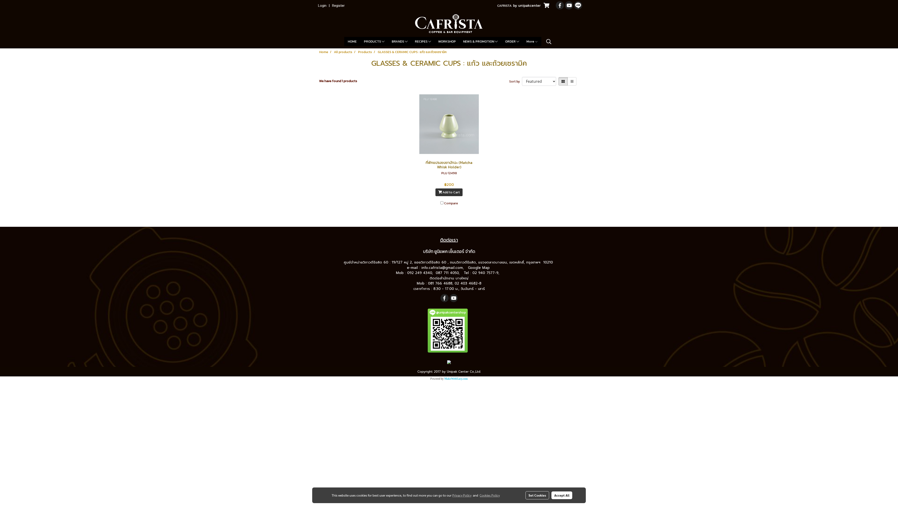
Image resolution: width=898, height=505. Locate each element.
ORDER (510, 41)
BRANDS (398, 41)
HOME (352, 41)
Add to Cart (451, 192)
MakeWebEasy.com (456, 378)
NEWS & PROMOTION (479, 41)
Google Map (479, 267)
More (530, 41)
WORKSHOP (447, 41)
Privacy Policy (461, 495)
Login (322, 6)
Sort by (515, 81)
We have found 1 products (338, 81)
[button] (549, 41)
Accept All (561, 495)
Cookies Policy (490, 495)
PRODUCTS (373, 41)
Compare (451, 203)
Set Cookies (537, 495)
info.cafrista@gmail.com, (443, 267)
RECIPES (421, 41)
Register (338, 6)
